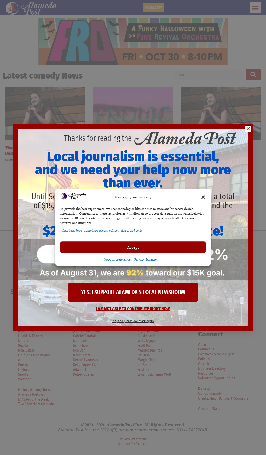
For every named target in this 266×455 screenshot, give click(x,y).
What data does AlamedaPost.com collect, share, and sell (100, 231)
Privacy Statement (146, 260)
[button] (203, 197)
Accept (133, 247)
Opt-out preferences (118, 260)
